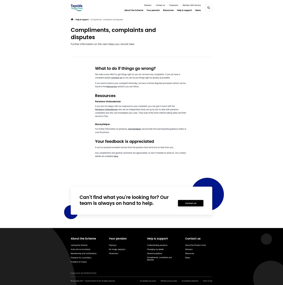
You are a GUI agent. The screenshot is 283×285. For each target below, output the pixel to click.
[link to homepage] (83, 273)
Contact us (160, 5)
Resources (111, 86)
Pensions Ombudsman (106, 109)
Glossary (147, 5)
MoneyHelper (134, 129)
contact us (116, 77)
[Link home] (84, 7)
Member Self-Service (192, 5)
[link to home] (72, 19)
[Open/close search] (208, 7)
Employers (173, 5)
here (116, 156)
